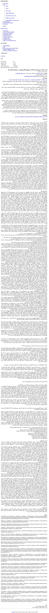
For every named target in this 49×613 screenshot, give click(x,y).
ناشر (4, 4)
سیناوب (13, 611)
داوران (7, 8)
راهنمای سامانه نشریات (8, 22)
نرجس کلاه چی (44, 79)
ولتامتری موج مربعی (19, 116)
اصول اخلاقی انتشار (10, 13)
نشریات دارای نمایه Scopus (8, 31)
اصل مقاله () (20, 73)
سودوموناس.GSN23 (34, 116)
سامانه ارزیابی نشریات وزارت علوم (10, 48)
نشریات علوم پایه (6, 35)
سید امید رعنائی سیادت (23, 79)
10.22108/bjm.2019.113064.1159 (31, 76)
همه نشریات (5, 30)
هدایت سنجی (27, 116)
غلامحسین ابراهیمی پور (35, 79)
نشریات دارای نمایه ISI (8, 33)
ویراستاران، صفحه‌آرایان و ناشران (10, 50)
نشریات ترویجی (6, 38)
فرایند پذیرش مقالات (10, 17)
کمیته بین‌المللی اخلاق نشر (8, 49)
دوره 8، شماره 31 (39, 73)
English (4, 26)
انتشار (7, 6)
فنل (46, 116)
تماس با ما (5, 23)
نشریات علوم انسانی (7, 34)
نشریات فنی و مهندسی (8, 36)
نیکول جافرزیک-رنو (13, 79)
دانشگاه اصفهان (6, 45)
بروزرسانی (3, 55)
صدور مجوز (8, 10)
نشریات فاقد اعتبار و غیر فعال (9, 40)
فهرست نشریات (6, 21)
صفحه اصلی (5, 3)
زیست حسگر (42, 116)
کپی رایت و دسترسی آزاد (11, 15)
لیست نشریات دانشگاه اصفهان (12, 20)
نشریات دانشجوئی (7, 39)
